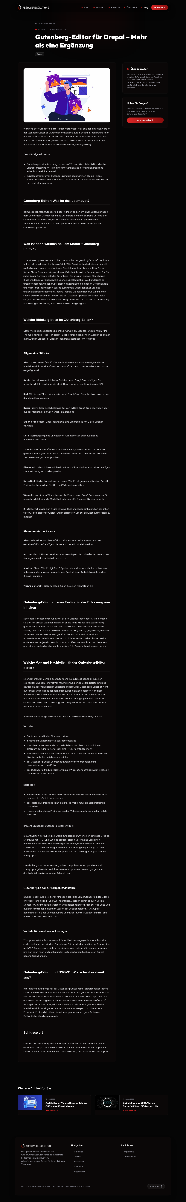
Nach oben (154, 1186)
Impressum (129, 1151)
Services (99, 7)
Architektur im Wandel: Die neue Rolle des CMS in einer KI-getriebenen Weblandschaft (66, 1106)
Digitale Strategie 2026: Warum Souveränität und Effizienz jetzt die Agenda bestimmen (140, 1106)
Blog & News (79, 1171)
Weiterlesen (50, 1110)
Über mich (130, 7)
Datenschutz (130, 1156)
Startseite (78, 1151)
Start (85, 7)
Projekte (114, 7)
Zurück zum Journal (46, 23)
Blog (144, 7)
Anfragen (158, 7)
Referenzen (79, 1161)
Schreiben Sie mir (145, 120)
